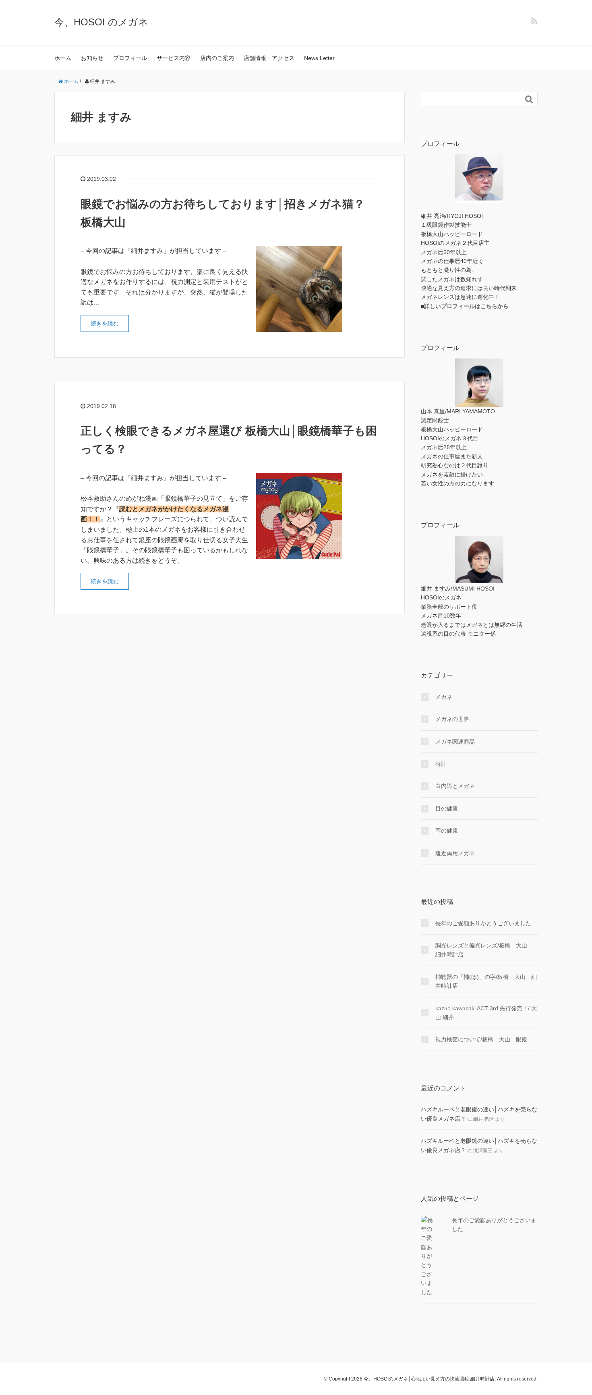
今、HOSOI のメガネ (101, 22)
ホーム (62, 58)
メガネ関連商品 (455, 741)
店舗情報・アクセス (269, 58)
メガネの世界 (452, 719)
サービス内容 (173, 58)
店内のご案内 (217, 58)
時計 (441, 764)
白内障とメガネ (455, 786)
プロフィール (130, 58)
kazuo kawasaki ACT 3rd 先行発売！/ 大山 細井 (486, 1012)
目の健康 (446, 808)
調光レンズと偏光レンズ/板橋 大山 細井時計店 (484, 950)
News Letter (319, 58)
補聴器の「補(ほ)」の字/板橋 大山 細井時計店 (486, 981)
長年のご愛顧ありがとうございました (483, 923)
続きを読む (105, 323)
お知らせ (92, 58)
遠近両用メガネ (455, 853)
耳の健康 (446, 830)
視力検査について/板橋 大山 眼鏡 (481, 1039)
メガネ (443, 697)
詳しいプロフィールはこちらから (466, 306)
